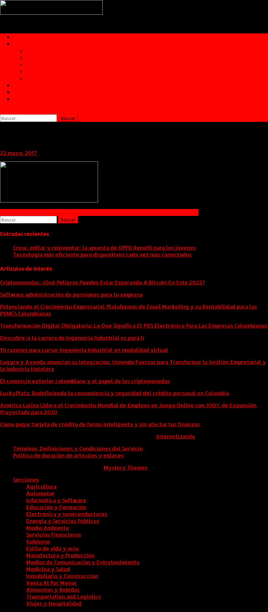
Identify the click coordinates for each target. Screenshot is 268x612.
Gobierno (38, 541)
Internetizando (175, 436)
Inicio (20, 36)
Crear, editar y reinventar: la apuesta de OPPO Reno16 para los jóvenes (104, 247)
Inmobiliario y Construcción (62, 575)
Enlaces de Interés (37, 85)
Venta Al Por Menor (51, 582)
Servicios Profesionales (43, 91)
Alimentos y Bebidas (52, 589)
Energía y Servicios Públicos (62, 520)
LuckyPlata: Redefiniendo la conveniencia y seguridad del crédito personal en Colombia (114, 393)
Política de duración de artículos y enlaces (68, 455)
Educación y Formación (56, 507)
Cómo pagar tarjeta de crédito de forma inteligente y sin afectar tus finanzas (100, 424)
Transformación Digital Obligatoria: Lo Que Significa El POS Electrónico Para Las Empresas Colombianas (133, 325)
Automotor (40, 493)
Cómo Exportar (45, 50)
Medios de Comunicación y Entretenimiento (83, 562)
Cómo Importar (45, 57)
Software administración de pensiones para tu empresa (71, 294)
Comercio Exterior (37, 43)
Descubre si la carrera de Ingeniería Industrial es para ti (72, 337)
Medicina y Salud (48, 568)
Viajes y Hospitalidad (53, 603)
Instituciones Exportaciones (62, 64)
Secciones (26, 479)
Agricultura (41, 486)
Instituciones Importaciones (62, 71)
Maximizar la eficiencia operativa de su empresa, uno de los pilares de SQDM (99, 212)
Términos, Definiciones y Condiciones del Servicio (78, 448)
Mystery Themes (125, 467)
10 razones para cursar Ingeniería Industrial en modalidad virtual (84, 349)
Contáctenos (29, 98)
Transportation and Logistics (63, 596)
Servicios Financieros (53, 534)
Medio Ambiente (47, 527)
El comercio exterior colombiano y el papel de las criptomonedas (85, 380)
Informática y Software (56, 500)
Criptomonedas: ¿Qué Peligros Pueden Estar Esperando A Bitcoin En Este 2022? (102, 282)
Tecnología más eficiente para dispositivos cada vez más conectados (102, 254)
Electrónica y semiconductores (66, 513)
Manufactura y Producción (60, 555)
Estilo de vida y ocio (52, 548)
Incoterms (39, 78)
